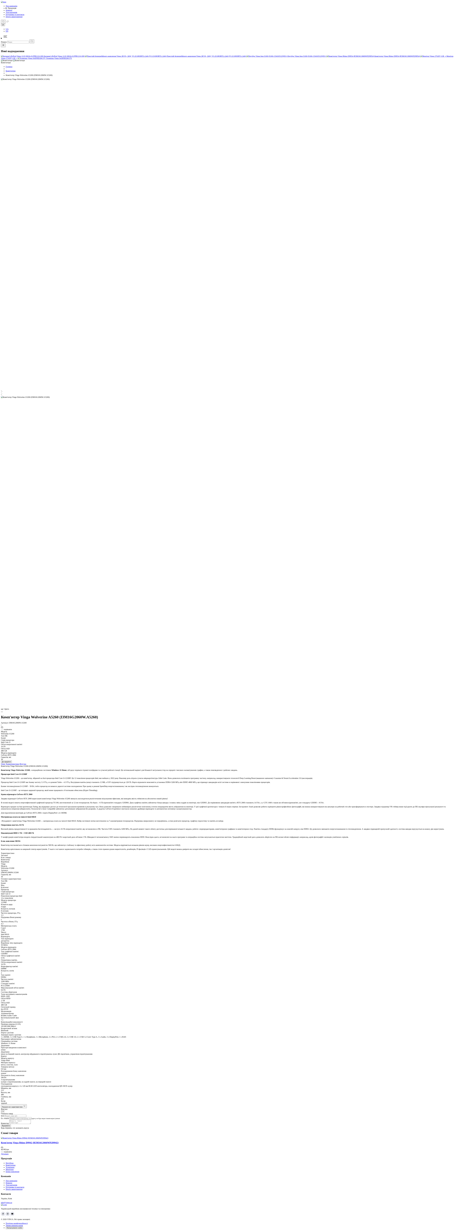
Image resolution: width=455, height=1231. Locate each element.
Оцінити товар (7, 1114)
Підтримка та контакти (15, 15)
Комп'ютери (11, 1165)
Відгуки (23, 764)
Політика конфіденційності (17, 1223)
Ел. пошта (5, 1118)
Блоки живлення (12, 1172)
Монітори (10, 1169)
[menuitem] (230, 29)
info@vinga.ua (6, 1203)
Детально (5, 1154)
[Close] (3, 45)
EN (7, 31)
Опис (3, 764)
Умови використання (14, 1225)
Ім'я (2, 1116)
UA (7, 29)
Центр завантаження (14, 17)
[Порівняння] (7, 22)
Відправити (6, 1126)
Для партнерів (11, 12)
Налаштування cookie (14, 1228)
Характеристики (12, 764)
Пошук (4, 42)
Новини (9, 10)
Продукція (12, 8)
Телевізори (10, 1167)
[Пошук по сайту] (3, 22)
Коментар (5, 1123)
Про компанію (11, 6)
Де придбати (6, 762)
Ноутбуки (10, 1163)
